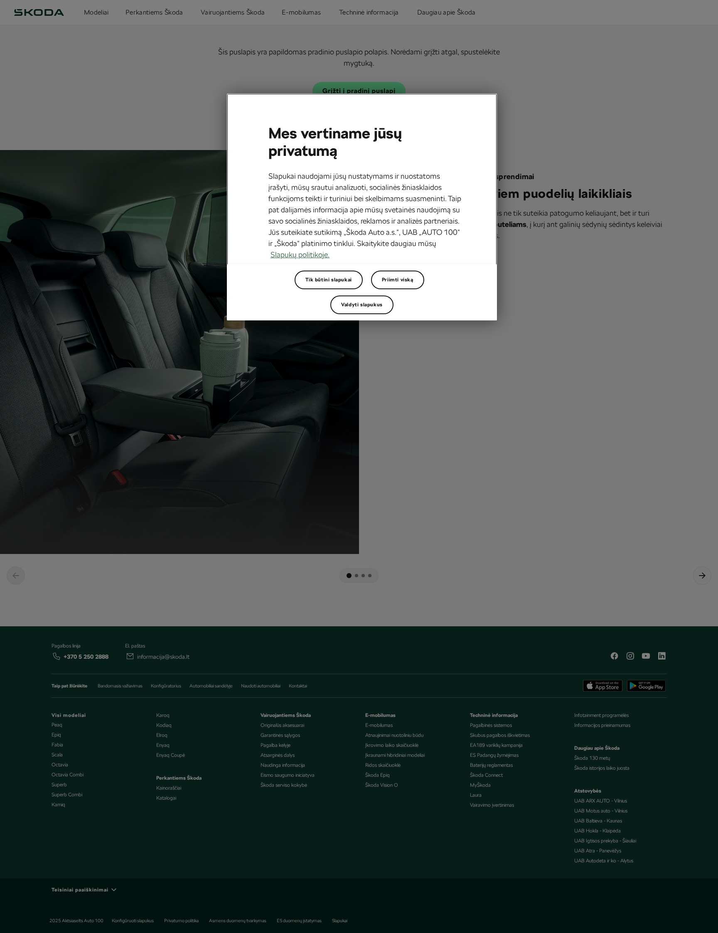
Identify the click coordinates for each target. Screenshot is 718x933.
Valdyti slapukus (362, 305)
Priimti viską (397, 280)
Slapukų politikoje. (299, 254)
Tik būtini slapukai (328, 280)
